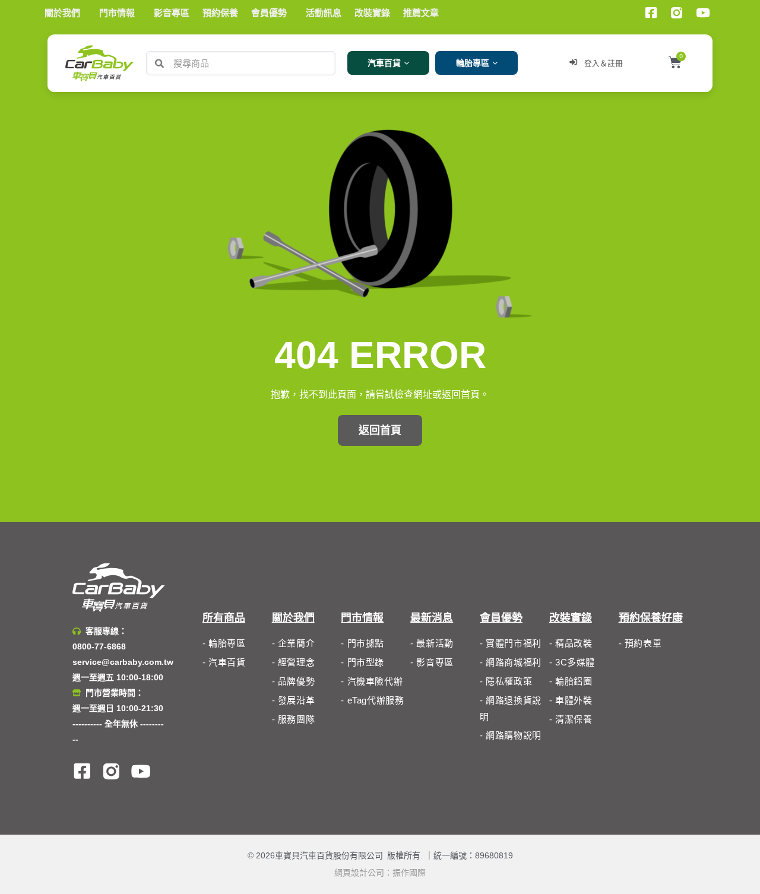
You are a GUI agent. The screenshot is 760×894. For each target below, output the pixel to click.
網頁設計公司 (359, 872)
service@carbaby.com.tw (122, 662)
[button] (380, 430)
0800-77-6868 (99, 646)
